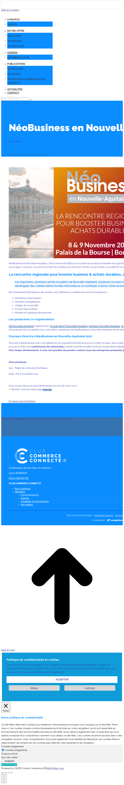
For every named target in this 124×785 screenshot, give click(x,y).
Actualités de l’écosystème (35, 501)
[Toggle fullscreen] (8, 772)
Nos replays (27, 504)
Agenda (47, 389)
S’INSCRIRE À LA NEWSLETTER (17, 425)
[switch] (3, 761)
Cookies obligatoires (16, 750)
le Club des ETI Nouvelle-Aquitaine (69, 326)
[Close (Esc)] (2, 772)
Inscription (29, 401)
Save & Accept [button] (9, 764)
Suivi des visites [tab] (9, 757)
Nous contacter (23, 488)
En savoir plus (16, 401)
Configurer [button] (90, 688)
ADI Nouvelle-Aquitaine (21, 326)
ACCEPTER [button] (62, 679)
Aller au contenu (10, 10)
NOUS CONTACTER (18, 478)
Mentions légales (103, 515)
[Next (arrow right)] (5, 778)
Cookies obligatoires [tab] (12, 746)
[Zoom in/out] (11, 772)
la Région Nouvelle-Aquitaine (104, 326)
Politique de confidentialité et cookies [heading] (33, 659)
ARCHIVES (20, 492)
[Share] (5, 772)
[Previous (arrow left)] (2, 778)
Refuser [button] (34, 688)
